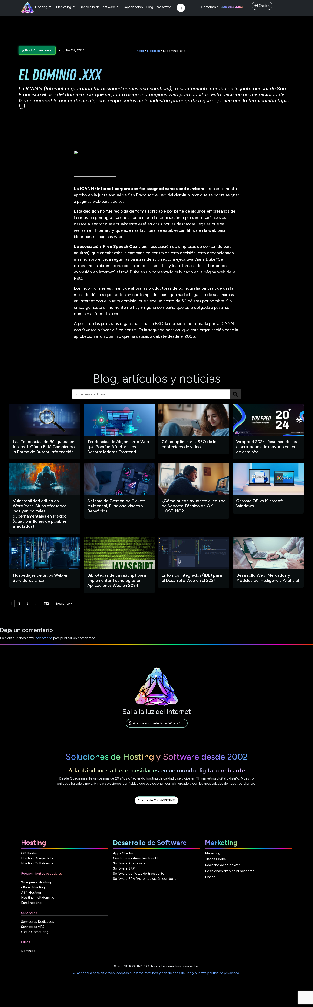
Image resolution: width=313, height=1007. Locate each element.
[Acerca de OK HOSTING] (156, 805)
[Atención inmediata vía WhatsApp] (157, 728)
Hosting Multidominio (37, 863)
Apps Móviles (123, 853)
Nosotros (164, 7)
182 (46, 603)
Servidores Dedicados (37, 922)
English (264, 6)
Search (235, 394)
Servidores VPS (32, 927)
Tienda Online (215, 859)
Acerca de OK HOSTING (156, 800)
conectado (43, 638)
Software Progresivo (129, 863)
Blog (149, 7)
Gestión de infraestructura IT (135, 858)
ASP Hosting (31, 892)
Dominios (28, 951)
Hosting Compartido (37, 858)
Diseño (210, 877)
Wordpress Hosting (36, 882)
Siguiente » (64, 603)
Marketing (64, 7)
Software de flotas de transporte (138, 873)
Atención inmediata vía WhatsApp (158, 723)
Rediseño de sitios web (223, 865)
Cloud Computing (34, 932)
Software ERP (124, 868)
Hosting (41, 7)
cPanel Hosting (33, 887)
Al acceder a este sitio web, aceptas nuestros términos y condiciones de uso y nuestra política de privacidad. (156, 973)
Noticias (153, 51)
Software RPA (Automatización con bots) (145, 879)
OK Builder (29, 853)
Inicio (140, 51)
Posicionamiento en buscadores (229, 871)
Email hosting (31, 903)
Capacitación (133, 7)
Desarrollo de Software (98, 7)
